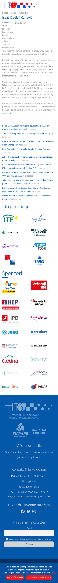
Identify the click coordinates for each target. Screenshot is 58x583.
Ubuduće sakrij (15, 578)
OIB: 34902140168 (29, 486)
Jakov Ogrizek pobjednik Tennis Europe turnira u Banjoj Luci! (28, 133)
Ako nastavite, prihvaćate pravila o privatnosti (30, 538)
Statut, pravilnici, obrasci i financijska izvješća (29, 451)
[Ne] (54, 572)
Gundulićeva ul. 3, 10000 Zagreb (30, 475)
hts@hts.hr (30, 481)
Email (29, 528)
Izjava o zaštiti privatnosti (29, 457)
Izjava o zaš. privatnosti (39, 578)
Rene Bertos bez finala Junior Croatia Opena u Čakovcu (26, 149)
